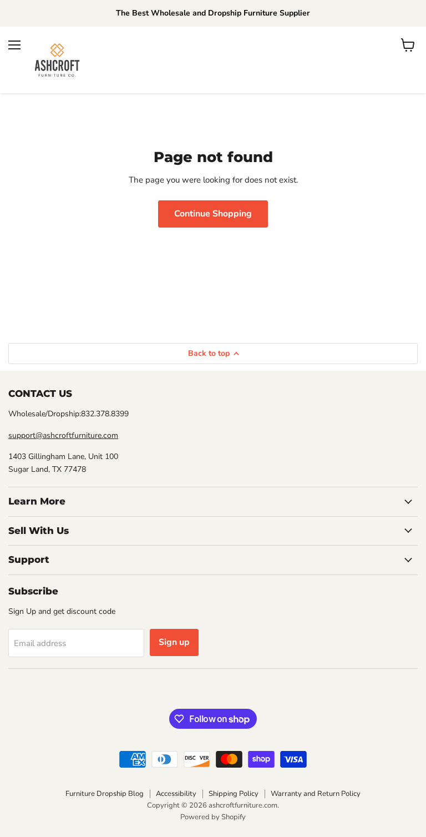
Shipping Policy (233, 794)
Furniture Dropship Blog (104, 794)
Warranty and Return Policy (316, 794)
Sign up (174, 642)
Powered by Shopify (213, 817)
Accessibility (176, 794)
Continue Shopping (213, 214)
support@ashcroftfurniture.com (63, 435)
